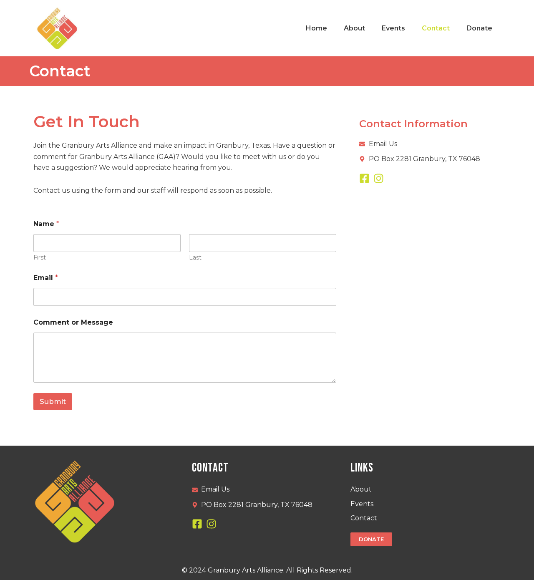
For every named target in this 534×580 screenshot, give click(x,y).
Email (45, 278)
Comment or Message (73, 322)
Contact (436, 28)
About (354, 28)
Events (393, 28)
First (39, 257)
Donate (479, 28)
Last (195, 257)
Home (316, 28)
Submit (53, 401)
